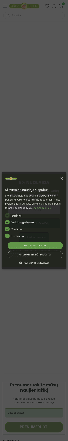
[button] (34, 263)
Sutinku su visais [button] (35, 245)
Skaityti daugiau (41, 207)
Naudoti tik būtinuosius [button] (35, 254)
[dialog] (34, 220)
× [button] (61, 178)
